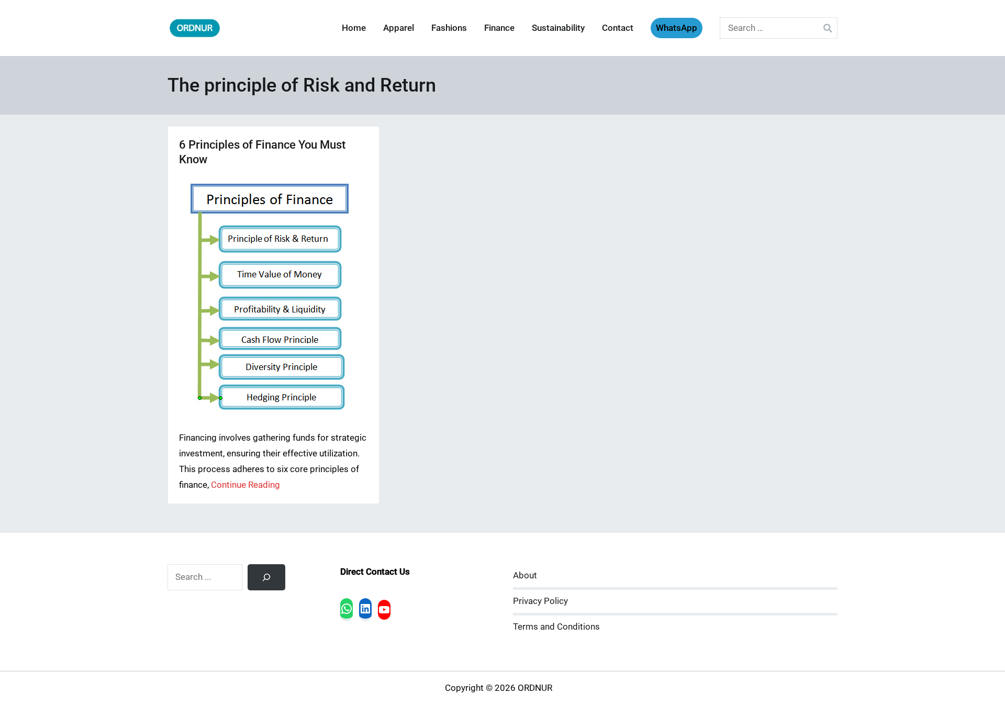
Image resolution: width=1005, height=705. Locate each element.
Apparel (398, 28)
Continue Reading (245, 485)
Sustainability (558, 28)
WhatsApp (676, 28)
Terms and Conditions (556, 627)
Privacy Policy (540, 601)
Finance (499, 28)
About (525, 575)
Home (354, 28)
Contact (617, 28)
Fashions (449, 28)
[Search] (266, 577)
